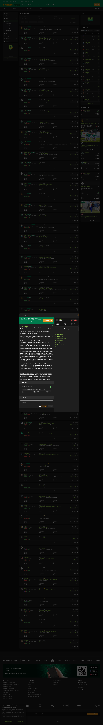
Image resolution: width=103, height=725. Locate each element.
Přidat (50, 406)
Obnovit (44, 406)
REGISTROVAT (48, 320)
